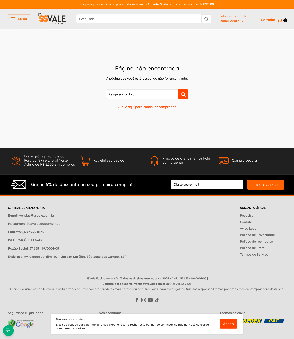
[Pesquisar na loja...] (183, 94)
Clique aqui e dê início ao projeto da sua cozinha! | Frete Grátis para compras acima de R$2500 (147, 4)
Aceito (228, 323)
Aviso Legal (248, 228)
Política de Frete (252, 248)
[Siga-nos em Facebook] (136, 299)
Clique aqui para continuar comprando (147, 107)
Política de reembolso (256, 241)
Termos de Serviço (254, 254)
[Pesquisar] (206, 18)
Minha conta (230, 21)
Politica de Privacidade (257, 235)
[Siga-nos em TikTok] (157, 299)
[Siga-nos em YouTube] (150, 299)
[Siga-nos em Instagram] (143, 299)
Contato (246, 222)
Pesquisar (247, 215)
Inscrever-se (265, 184)
